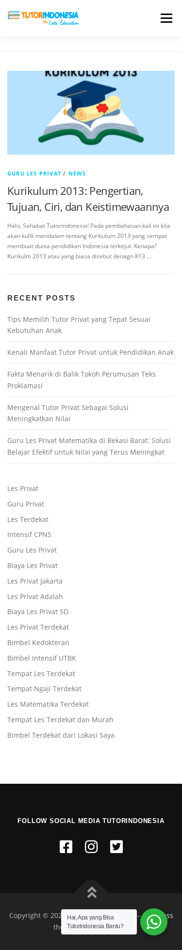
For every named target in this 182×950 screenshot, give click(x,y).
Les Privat (22, 488)
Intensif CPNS (29, 534)
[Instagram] (91, 846)
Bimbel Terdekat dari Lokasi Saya (61, 735)
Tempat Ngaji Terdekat (44, 688)
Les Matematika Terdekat (48, 704)
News (77, 173)
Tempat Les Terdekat (41, 673)
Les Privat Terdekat (38, 627)
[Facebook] (66, 846)
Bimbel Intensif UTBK (41, 658)
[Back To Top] (91, 893)
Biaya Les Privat (32, 565)
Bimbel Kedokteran (38, 642)
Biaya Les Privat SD (37, 611)
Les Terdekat (28, 519)
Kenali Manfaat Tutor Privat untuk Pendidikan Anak (90, 352)
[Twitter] (116, 846)
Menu (165, 18)
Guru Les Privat (34, 173)
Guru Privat (25, 503)
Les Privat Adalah (35, 596)
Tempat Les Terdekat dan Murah (60, 719)
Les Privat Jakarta (35, 581)
